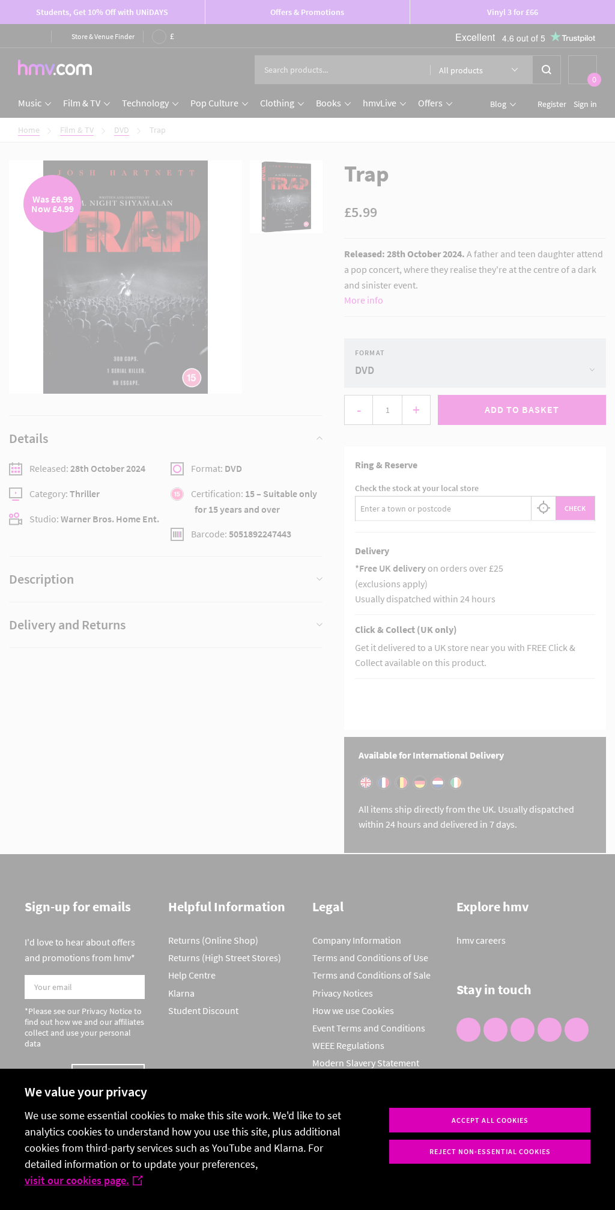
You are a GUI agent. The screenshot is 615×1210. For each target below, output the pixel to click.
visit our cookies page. (77, 1180)
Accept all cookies (490, 1120)
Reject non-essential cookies (490, 1151)
